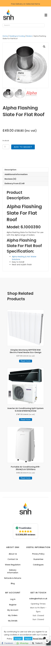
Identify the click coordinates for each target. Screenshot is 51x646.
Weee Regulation (13, 564)
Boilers (29, 36)
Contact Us (13, 559)
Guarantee (38, 559)
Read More (38, 638)
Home (5, 36)
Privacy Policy (38, 554)
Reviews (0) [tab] (10, 179)
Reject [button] (28, 639)
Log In (12, 599)
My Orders (12, 615)
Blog (13, 583)
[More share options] (48, 643)
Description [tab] (10, 169)
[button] (47, 25)
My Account (12, 610)
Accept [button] (18, 639)
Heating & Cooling (17, 36)
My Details (12, 620)
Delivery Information (12, 571)
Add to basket (23, 147)
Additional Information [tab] (16, 174)
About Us (13, 554)
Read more (25, 361)
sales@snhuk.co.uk (38, 598)
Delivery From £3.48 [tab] (14, 183)
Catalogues (38, 564)
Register (12, 604)
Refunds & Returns (12, 578)
